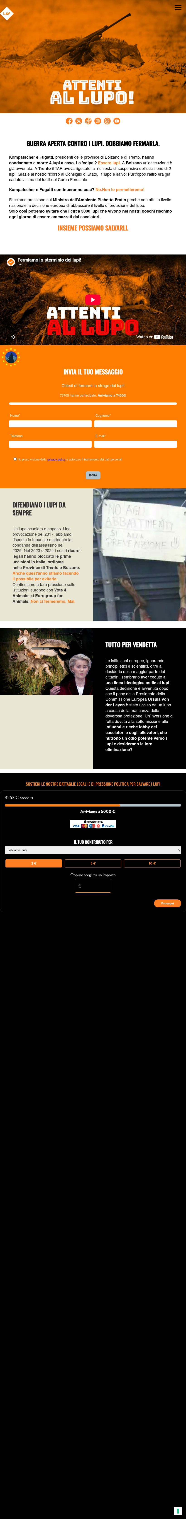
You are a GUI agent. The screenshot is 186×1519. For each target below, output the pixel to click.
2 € (34, 863)
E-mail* (100, 436)
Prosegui (167, 903)
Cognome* (103, 415)
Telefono (16, 436)
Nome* (15, 415)
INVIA (93, 475)
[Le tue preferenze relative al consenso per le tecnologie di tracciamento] (178, 1511)
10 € (152, 863)
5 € (93, 863)
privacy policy (56, 459)
